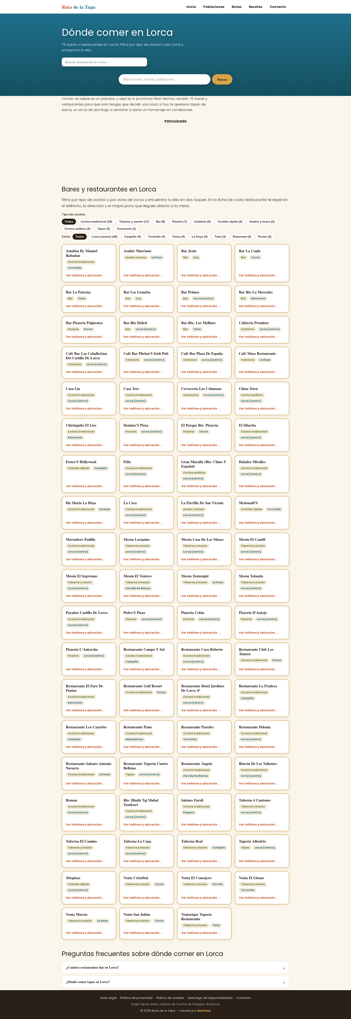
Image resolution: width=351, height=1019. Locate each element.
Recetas (255, 7)
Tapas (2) (103, 228)
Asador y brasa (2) (262, 221)
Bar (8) (160, 221)
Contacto (278, 7)
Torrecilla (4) (156, 236)
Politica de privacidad (136, 998)
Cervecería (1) (126, 228)
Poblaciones (213, 7)
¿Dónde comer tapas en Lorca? (88, 981)
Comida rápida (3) (230, 221)
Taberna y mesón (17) (134, 221)
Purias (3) (264, 236)
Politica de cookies (170, 998)
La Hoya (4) (200, 236)
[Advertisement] (175, 154)
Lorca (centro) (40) (104, 236)
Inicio (191, 7)
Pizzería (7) (179, 221)
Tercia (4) (178, 236)
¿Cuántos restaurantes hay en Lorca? (92, 967)
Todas (69, 221)
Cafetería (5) (202, 221)
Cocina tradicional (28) (96, 221)
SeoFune (204, 1011)
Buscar (222, 79)
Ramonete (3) (242, 236)
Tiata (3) (220, 236)
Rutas (237, 7)
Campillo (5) (132, 236)
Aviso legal (108, 998)
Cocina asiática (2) (77, 228)
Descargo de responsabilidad (210, 998)
